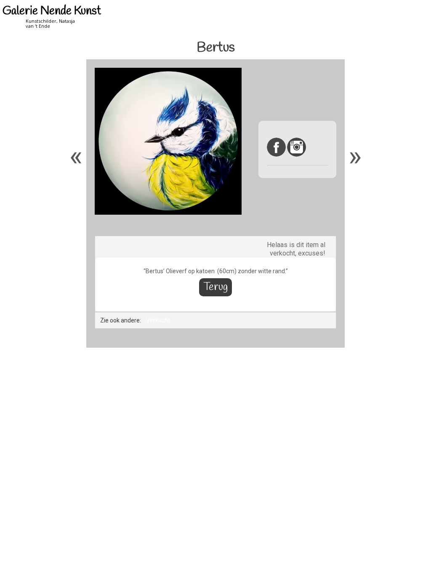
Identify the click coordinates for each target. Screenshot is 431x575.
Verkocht (158, 320)
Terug (215, 287)
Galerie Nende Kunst (52, 11)
